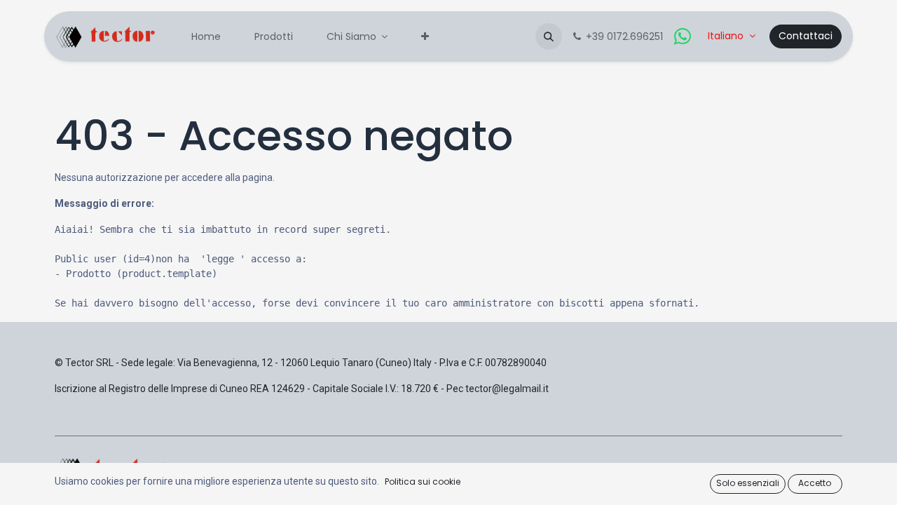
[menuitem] (206, 37)
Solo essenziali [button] (747, 483)
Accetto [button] (814, 483)
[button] (548, 36)
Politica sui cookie (422, 481)
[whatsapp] (682, 36)
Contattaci (806, 36)
